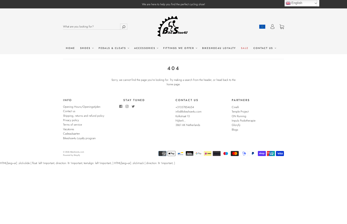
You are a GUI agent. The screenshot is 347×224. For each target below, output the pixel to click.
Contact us (263, 48)
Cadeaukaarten (71, 134)
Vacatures (68, 129)
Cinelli (235, 107)
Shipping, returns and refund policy (83, 116)
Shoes (86, 48)
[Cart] (282, 27)
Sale (245, 48)
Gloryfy (236, 125)
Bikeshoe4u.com (77, 151)
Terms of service (72, 125)
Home (70, 48)
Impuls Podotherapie (243, 121)
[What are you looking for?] (95, 26)
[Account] (272, 27)
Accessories (145, 48)
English (296, 3)
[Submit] (123, 26)
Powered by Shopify (71, 155)
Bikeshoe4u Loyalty (219, 48)
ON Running (239, 116)
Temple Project (240, 111)
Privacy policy (71, 120)
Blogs (235, 130)
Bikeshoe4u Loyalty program (79, 138)
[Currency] (262, 27)
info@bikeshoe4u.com (188, 111)
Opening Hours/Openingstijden (81, 107)
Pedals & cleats (113, 48)
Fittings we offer (179, 48)
